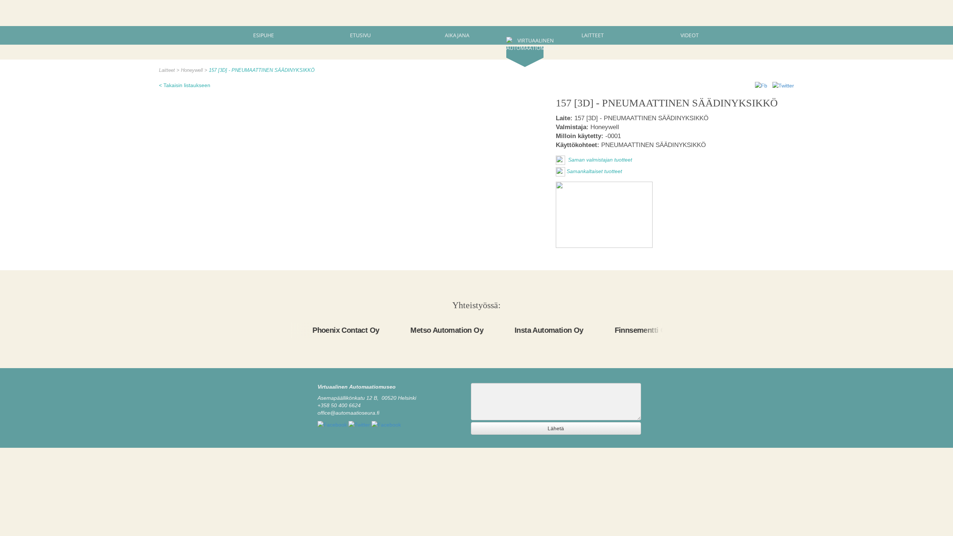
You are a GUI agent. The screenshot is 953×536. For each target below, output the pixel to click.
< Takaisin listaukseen (184, 85)
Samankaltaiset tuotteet (594, 172)
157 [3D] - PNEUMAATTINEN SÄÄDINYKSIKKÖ (262, 70)
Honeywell (192, 70)
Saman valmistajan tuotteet (599, 160)
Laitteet (592, 35)
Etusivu (360, 35)
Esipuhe (263, 35)
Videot (690, 35)
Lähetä (556, 428)
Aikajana (457, 35)
